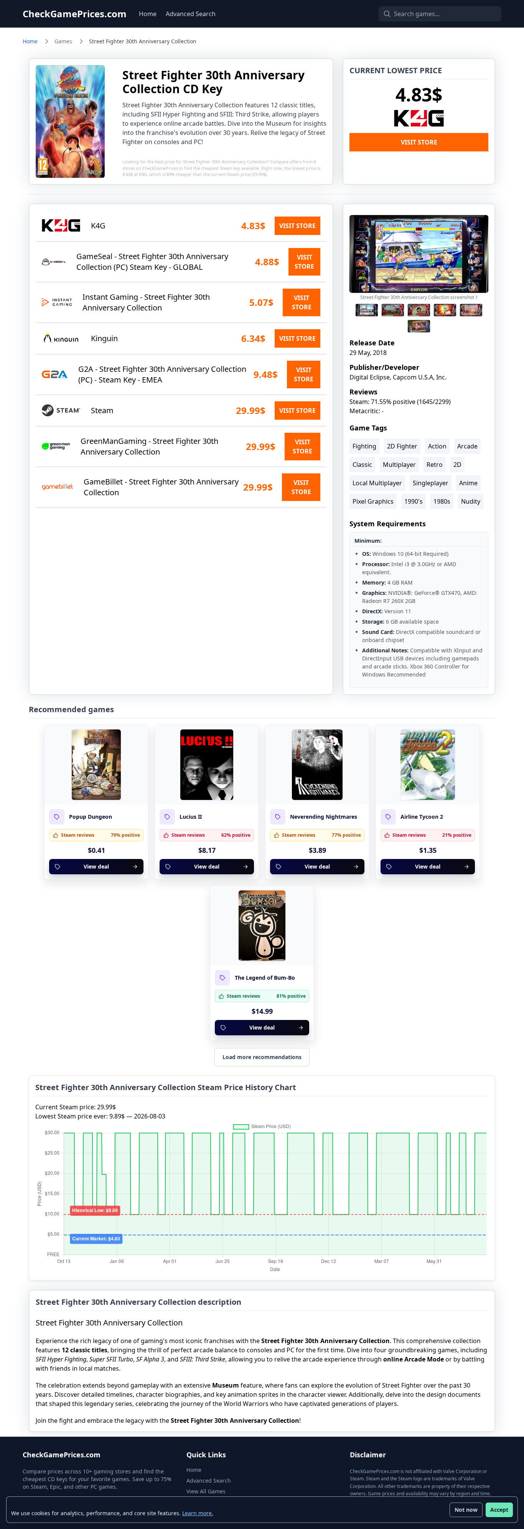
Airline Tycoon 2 (421, 816)
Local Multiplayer (377, 483)
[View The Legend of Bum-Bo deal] (262, 926)
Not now (466, 1509)
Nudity (470, 501)
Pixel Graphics (373, 501)
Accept (499, 1509)
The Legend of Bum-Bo (265, 977)
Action (437, 446)
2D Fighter (402, 446)
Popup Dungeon (90, 816)
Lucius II (191, 816)
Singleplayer (430, 483)
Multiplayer (399, 464)
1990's (413, 501)
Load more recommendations (262, 1057)
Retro (435, 464)
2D (457, 464)
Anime (468, 483)
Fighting (364, 446)
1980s (441, 501)
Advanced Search (191, 14)
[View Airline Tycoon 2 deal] (428, 765)
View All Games (206, 1491)
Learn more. (197, 1513)
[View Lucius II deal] (207, 765)
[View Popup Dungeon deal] (96, 765)
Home (148, 14)
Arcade (467, 446)
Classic (362, 464)
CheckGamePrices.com (75, 14)
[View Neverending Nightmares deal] (317, 765)
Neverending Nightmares (323, 816)
